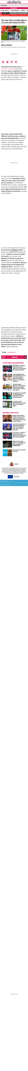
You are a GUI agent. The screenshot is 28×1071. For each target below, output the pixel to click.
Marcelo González (6, 45)
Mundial (23, 10)
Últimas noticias (5, 10)
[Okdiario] (14, 2)
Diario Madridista (15, 10)
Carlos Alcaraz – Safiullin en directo (18, 13)
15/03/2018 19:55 (5, 47)
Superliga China (11, 352)
